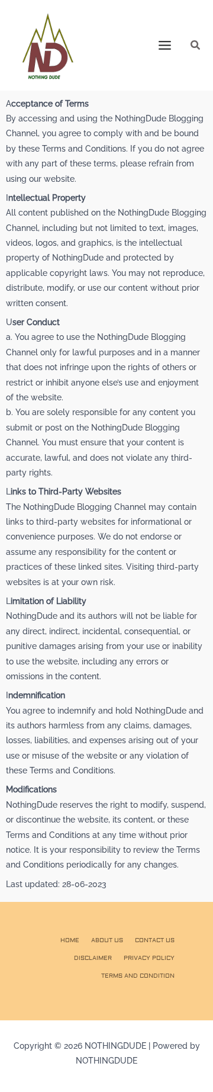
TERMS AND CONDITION (138, 975)
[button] (196, 45)
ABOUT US (107, 940)
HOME (69, 940)
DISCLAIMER (93, 958)
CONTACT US (155, 940)
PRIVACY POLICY (149, 958)
